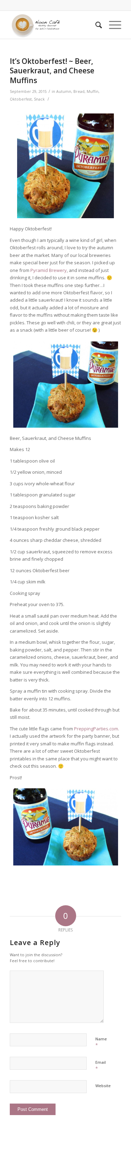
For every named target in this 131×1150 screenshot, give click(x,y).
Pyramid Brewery (48, 270)
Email (100, 1065)
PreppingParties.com (96, 728)
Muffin (93, 91)
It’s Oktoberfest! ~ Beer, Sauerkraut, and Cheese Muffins (52, 70)
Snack (39, 99)
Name (101, 1042)
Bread (79, 91)
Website (103, 1085)
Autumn (63, 91)
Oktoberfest (21, 99)
